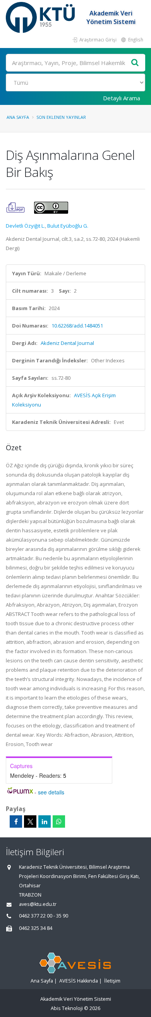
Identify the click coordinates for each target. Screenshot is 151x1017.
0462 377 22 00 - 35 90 (43, 915)
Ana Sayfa (18, 117)
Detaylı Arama (121, 98)
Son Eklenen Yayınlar (61, 117)
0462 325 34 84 (35, 928)
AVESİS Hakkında (78, 981)
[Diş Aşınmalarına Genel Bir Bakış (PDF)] (16, 207)
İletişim (112, 981)
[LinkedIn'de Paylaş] (44, 821)
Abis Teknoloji (67, 1008)
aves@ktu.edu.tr (38, 904)
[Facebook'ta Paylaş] (16, 821)
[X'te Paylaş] (30, 821)
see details (51, 792)
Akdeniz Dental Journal (67, 343)
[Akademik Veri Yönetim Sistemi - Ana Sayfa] (41, 17)
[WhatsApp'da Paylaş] (59, 821)
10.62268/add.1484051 (77, 325)
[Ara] (135, 63)
